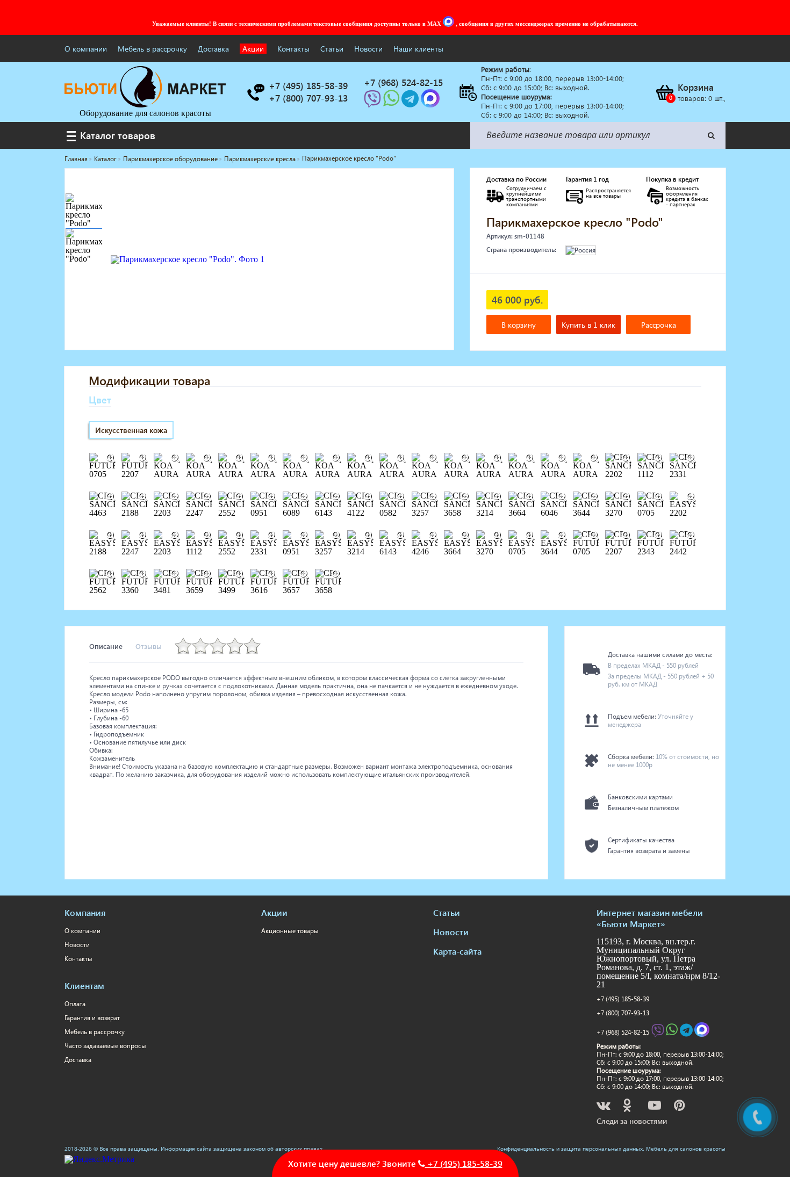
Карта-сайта (457, 951)
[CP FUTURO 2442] (690, 535)
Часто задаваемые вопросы (105, 1046)
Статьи (331, 49)
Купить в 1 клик (588, 325)
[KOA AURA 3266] (432, 458)
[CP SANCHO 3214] (497, 497)
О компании (85, 49)
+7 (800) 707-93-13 (623, 1013)
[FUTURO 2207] (142, 458)
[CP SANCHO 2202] (626, 458)
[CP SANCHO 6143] (336, 497)
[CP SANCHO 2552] (239, 497)
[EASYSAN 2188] (110, 535)
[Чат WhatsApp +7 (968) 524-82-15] (392, 101)
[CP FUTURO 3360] (142, 574)
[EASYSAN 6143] (400, 535)
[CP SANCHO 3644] (593, 497)
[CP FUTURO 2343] (658, 535)
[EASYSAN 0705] (529, 535)
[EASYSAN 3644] (561, 535)
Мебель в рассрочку (152, 49)
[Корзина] (664, 92)
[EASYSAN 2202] (690, 497)
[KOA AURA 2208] (336, 458)
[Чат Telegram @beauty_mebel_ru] (411, 101)
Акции (253, 49)
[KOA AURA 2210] (400, 458)
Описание (106, 646)
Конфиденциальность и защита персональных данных (570, 1148)
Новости (368, 49)
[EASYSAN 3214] (368, 535)
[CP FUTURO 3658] (336, 574)
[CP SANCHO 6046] (561, 497)
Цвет (100, 399)
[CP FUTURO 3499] (239, 574)
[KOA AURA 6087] (593, 458)
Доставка (213, 49)
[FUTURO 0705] (110, 458)
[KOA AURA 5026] (561, 458)
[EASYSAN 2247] (142, 535)
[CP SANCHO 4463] (110, 497)
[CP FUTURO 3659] (207, 574)
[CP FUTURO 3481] (174, 574)
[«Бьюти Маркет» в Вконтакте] (604, 1106)
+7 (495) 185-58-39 (623, 999)
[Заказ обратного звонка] (255, 92)
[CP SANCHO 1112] (658, 458)
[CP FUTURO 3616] (271, 574)
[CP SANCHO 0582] (400, 497)
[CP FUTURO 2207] (626, 535)
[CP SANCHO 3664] (529, 497)
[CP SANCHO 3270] (626, 497)
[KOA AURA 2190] (303, 458)
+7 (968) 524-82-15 (623, 1032)
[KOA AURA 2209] (368, 458)
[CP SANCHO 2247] (207, 497)
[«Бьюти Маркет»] (145, 104)
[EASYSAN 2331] (271, 535)
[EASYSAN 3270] (497, 535)
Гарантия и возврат (92, 1018)
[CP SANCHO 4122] (368, 497)
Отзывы (148, 646)
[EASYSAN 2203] (174, 535)
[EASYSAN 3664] (464, 535)
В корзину (518, 325)
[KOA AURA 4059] (529, 458)
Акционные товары (290, 931)
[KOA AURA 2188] (271, 458)
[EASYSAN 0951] (303, 535)
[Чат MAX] (449, 23)
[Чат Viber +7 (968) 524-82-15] (373, 101)
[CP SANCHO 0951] (271, 497)
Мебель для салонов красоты (686, 1148)
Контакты (293, 49)
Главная (76, 159)
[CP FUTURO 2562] (110, 574)
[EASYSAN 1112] (207, 535)
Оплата (74, 1004)
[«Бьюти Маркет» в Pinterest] (680, 1106)
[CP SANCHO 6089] (303, 497)
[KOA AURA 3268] (497, 458)
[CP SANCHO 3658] (464, 497)
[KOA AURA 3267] (464, 458)
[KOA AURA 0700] (207, 458)
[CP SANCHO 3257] (432, 497)
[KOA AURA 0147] (174, 458)
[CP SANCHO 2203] (174, 497)
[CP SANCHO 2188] (142, 497)
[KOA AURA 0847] (239, 458)
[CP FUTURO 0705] (593, 535)
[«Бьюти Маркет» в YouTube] (655, 1106)
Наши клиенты (418, 49)
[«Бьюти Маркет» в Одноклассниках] (627, 1106)
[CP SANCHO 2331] (690, 458)
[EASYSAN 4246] (432, 535)
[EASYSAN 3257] (336, 535)
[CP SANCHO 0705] (658, 497)
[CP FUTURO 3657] (303, 574)
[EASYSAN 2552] (239, 535)
